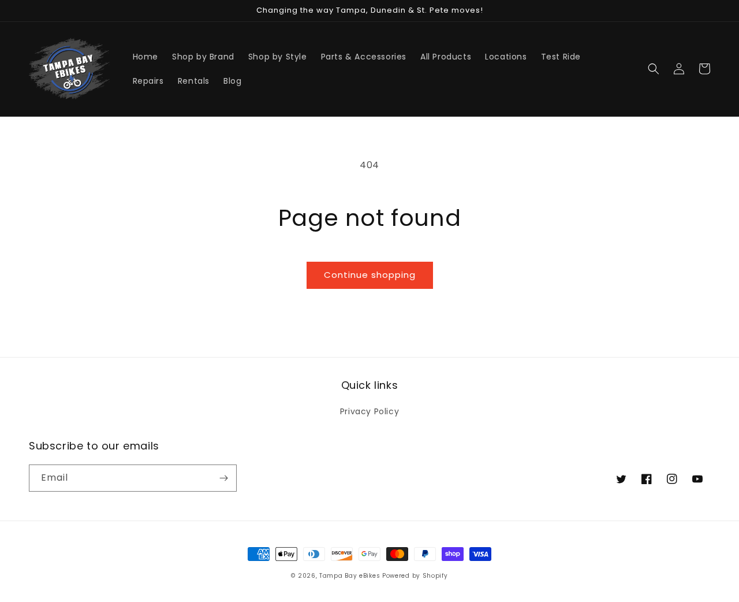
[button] (653, 68)
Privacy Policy (369, 411)
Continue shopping (370, 275)
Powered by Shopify (415, 575)
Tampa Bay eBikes (350, 575)
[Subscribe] (223, 478)
